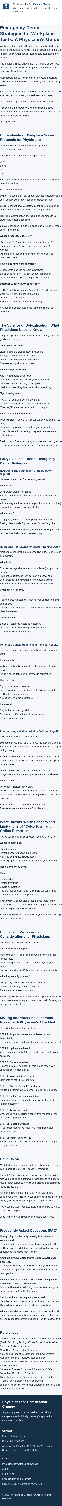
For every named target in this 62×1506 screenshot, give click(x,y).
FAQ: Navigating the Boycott (16, 1479)
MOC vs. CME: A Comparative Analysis (22, 1484)
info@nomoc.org (17, 1436)
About (5, 1469)
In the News (8, 1474)
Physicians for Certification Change (20, 1464)
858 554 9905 (17, 1441)
